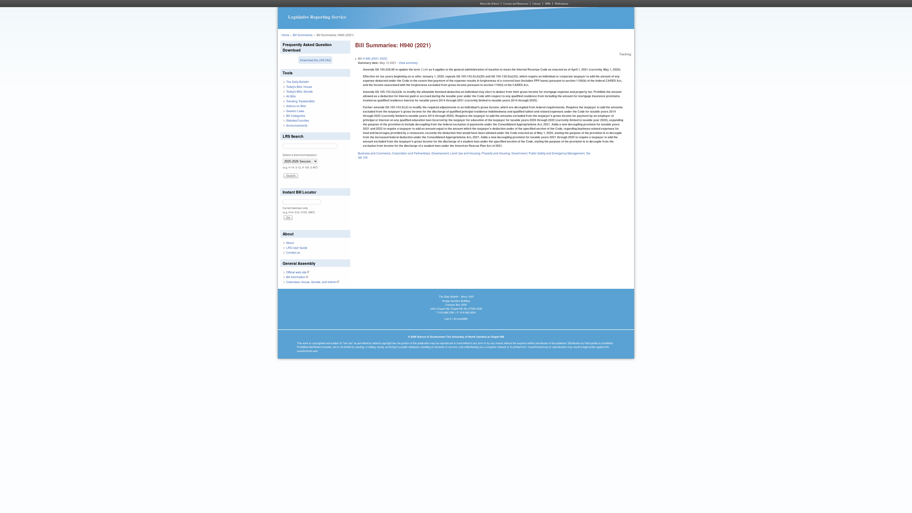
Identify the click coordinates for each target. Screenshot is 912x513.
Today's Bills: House (299, 87)
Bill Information (297, 277)
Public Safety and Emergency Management (556, 153)
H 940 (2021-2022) (375, 58)
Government (519, 153)
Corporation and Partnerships (411, 153)
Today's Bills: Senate (299, 91)
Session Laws (295, 111)
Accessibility (461, 318)
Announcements (296, 125)
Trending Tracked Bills (300, 101)
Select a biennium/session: (300, 155)
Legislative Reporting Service (317, 17)
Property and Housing (496, 153)
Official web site (297, 272)
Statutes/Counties (297, 120)
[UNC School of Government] (393, 3)
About (290, 243)
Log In (447, 318)
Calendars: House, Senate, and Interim (312, 282)
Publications (561, 3)
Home (285, 35)
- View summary (407, 63)
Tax (588, 153)
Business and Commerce (374, 153)
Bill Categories (295, 116)
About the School (489, 3)
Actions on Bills (296, 106)
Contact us (293, 252)
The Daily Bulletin (297, 82)
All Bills (291, 96)
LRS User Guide (296, 248)
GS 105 (363, 157)
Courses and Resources (515, 3)
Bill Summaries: (303, 35)
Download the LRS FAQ (315, 60)
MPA (548, 3)
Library (536, 3)
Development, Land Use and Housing (456, 153)
